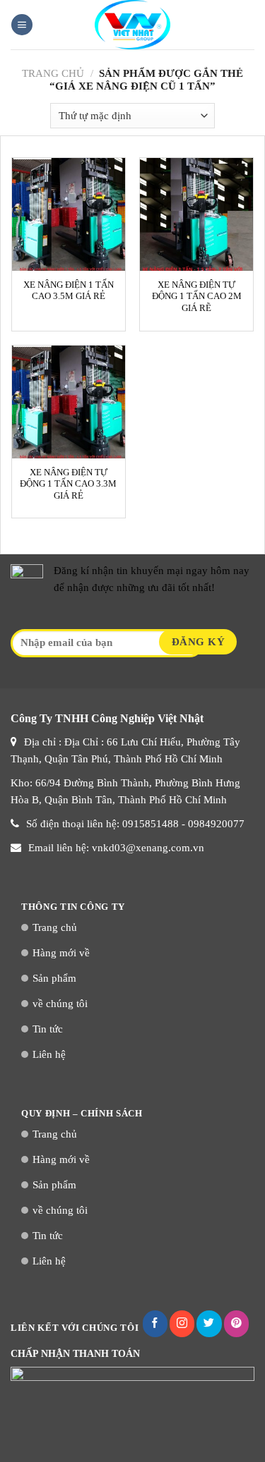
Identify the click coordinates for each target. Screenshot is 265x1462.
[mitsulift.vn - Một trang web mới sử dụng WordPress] (133, 24)
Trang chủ (53, 73)
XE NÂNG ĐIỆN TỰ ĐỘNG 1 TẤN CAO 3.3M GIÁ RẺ (68, 484)
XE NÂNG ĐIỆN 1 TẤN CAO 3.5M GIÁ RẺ (68, 291)
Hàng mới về (61, 952)
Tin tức (48, 1029)
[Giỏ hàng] (247, 24)
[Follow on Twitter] (208, 1323)
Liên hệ (49, 1054)
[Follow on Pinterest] (236, 1323)
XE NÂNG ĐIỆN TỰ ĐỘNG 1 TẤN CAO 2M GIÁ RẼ (197, 296)
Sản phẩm (54, 978)
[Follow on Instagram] (182, 1323)
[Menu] (22, 25)
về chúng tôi (60, 1003)
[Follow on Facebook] (155, 1323)
